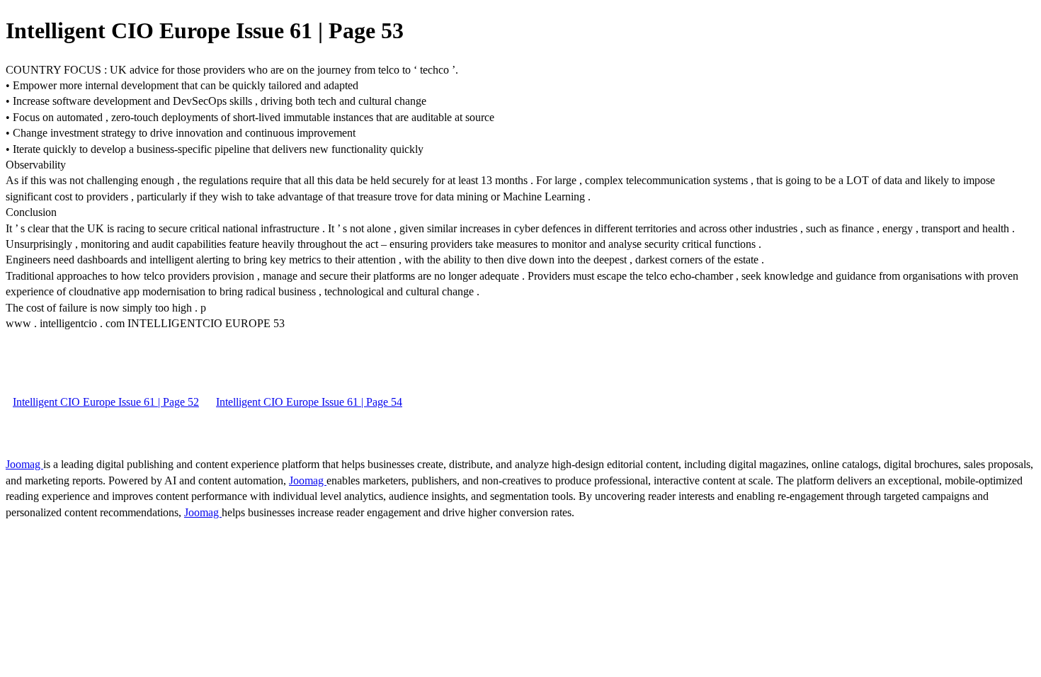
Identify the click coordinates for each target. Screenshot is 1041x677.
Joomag (24, 464)
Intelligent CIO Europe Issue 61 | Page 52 (106, 402)
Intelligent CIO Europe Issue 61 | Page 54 (309, 402)
